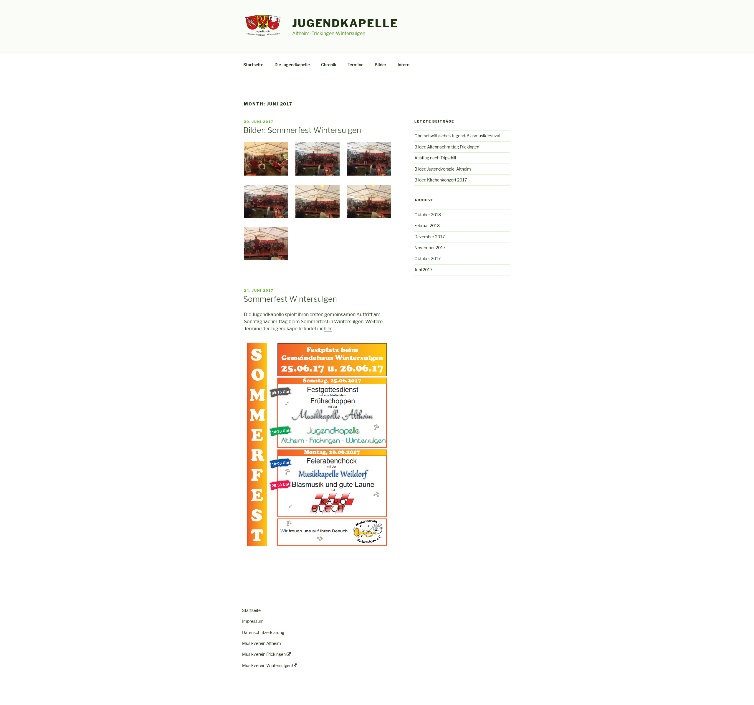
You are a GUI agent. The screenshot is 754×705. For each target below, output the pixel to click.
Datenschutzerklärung (263, 632)
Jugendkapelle (345, 23)
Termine (355, 64)
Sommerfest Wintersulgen (290, 298)
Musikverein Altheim (261, 643)
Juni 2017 (423, 269)
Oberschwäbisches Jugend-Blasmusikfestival (457, 135)
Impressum (253, 621)
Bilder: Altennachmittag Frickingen (446, 146)
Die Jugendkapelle (292, 64)
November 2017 (429, 247)
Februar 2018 (427, 225)
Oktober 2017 (427, 258)
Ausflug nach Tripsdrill (435, 157)
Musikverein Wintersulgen (267, 665)
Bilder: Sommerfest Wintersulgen (302, 130)
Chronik (328, 64)
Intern (403, 64)
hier (328, 328)
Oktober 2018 (427, 214)
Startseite (253, 64)
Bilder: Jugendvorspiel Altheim (442, 168)
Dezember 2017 (429, 236)
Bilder (380, 64)
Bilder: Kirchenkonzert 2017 (440, 179)
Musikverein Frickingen (264, 654)
